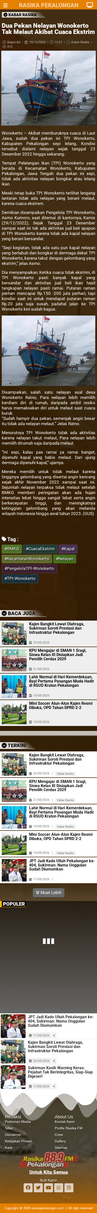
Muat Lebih (50, 892)
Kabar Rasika (80, 42)
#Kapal (68, 548)
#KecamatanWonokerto (26, 558)
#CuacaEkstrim (40, 548)
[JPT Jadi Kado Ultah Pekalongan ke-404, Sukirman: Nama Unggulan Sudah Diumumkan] (14, 870)
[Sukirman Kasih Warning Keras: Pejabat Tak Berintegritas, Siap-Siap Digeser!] (13, 1077)
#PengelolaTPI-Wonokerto (29, 568)
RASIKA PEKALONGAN (48, 5)
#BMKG (11, 548)
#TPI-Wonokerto (20, 578)
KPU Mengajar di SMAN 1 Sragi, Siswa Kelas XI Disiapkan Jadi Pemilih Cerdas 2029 (57, 654)
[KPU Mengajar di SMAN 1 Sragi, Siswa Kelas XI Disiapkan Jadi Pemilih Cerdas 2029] (14, 660)
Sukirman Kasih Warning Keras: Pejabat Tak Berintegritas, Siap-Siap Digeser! (60, 1072)
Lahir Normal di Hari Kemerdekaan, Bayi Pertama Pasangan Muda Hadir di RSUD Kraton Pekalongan (61, 681)
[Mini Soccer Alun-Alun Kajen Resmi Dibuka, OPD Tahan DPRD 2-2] (14, 713)
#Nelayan (64, 558)
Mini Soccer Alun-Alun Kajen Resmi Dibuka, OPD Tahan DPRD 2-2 (61, 705)
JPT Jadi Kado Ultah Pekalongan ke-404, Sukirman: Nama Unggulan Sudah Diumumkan (62, 865)
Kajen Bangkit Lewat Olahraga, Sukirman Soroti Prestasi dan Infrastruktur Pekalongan (56, 628)
